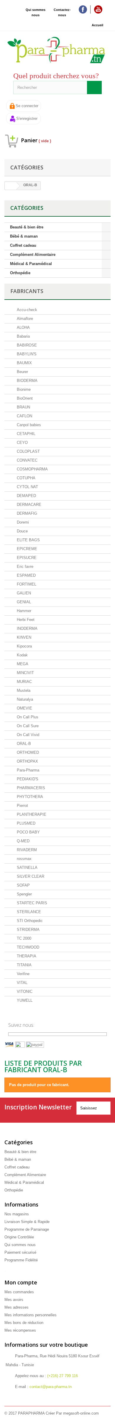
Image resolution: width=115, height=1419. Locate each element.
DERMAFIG (26, 513)
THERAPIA (26, 956)
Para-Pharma (27, 770)
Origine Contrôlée (19, 1237)
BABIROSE (26, 345)
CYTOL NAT (27, 487)
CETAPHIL (25, 433)
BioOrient (24, 398)
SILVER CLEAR (30, 876)
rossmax (24, 858)
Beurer (22, 372)
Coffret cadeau (23, 245)
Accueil (97, 25)
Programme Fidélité (21, 1260)
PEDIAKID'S (27, 779)
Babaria (23, 336)
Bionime (23, 389)
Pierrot (22, 805)
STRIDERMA (28, 929)
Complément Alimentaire (32, 254)
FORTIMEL (26, 584)
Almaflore (24, 318)
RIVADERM (26, 850)
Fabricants (26, 291)
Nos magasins (16, 1214)
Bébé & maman (24, 236)
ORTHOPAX (27, 761)
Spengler (24, 894)
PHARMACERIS (30, 788)
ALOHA (23, 327)
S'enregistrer (26, 118)
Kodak (22, 655)
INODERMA (26, 628)
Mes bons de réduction (23, 1322)
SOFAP (23, 885)
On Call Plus (27, 717)
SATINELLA (26, 867)
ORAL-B (23, 743)
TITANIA (24, 965)
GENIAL (23, 602)
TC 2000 (23, 938)
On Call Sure (27, 726)
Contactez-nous (62, 12)
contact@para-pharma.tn (50, 1386)
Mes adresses (16, 1307)
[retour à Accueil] (10, 186)
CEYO (22, 442)
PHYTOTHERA (29, 796)
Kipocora (24, 646)
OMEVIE (24, 708)
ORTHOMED (27, 752)
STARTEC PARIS (31, 903)
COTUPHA (25, 478)
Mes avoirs (13, 1299)
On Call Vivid (27, 735)
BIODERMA (26, 380)
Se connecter (27, 106)
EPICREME (26, 549)
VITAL (21, 982)
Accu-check (26, 310)
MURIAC (24, 681)
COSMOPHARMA (32, 469)
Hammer (23, 611)
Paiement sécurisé (20, 1252)
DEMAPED (26, 495)
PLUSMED (25, 823)
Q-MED (22, 841)
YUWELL (24, 1000)
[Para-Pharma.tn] (57, 50)
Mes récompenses (20, 1330)
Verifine (22, 974)
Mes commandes (19, 1292)
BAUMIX (24, 363)
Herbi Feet (25, 619)
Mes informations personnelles (30, 1315)
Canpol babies (28, 425)
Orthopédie (20, 273)
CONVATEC (26, 460)
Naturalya (24, 699)
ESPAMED (26, 575)
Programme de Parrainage (26, 1229)
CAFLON (24, 416)
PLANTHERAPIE (31, 814)
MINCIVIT (25, 673)
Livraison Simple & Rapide (27, 1221)
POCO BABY (28, 832)
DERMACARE (28, 504)
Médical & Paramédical (31, 263)
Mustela (23, 690)
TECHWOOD (27, 947)
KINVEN (23, 637)
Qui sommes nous (35, 12)
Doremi (22, 522)
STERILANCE (28, 912)
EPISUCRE (26, 557)
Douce (22, 531)
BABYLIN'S (26, 354)
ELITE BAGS (28, 540)
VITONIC (24, 991)
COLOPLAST (28, 451)
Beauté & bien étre (26, 227)
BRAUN (23, 407)
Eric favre (24, 566)
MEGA (22, 664)
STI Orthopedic (29, 920)
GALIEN (23, 593)
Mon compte (20, 1282)
